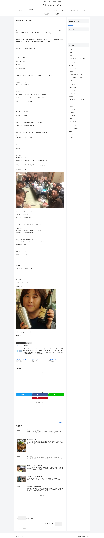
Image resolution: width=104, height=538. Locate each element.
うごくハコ (73, 81)
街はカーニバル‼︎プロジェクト (77, 99)
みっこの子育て (73, 125)
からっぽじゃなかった (52, 359)
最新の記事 (29, 343)
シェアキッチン (75, 90)
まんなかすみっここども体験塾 (77, 59)
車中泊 (72, 112)
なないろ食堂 (73, 87)
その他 (70, 49)
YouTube (71, 131)
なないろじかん (72, 68)
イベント (73, 93)
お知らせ (18, 368)
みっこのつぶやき (74, 106)
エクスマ (71, 65)
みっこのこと (72, 103)
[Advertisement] (40, 25)
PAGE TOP (100, 521)
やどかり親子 (73, 109)
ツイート (70, 25)
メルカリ (71, 134)
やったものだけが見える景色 (21, 359)
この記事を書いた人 (21, 343)
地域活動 (71, 96)
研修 (71, 55)
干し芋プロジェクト (73, 128)
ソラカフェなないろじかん (76, 74)
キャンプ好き (73, 122)
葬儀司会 (72, 71)
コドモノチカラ (75, 62)
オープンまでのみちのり (77, 78)
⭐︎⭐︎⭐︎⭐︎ (73, 115)
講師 (71, 52)
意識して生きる (35, 359)
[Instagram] (21, 351)
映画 (71, 118)
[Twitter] (17, 351)
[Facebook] (19, 351)
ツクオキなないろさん (75, 84)
